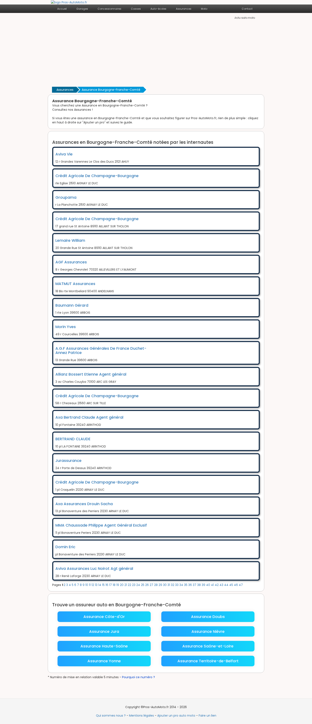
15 (103, 585)
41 (213, 585)
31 (169, 585)
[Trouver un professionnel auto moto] (69, 2)
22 (130, 585)
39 (204, 585)
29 (161, 585)
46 (236, 585)
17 (111, 585)
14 (100, 585)
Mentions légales (141, 715)
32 (173, 585)
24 (138, 585)
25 (143, 585)
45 (231, 585)
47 (241, 585)
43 (221, 585)
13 (96, 585)
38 (199, 585)
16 (107, 585)
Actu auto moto (244, 17)
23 (134, 585)
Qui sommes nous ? (111, 715)
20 (122, 585)
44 (226, 585)
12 (93, 585)
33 (177, 585)
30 (165, 585)
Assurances (64, 90)
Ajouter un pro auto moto (176, 715)
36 (190, 585)
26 (147, 585)
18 (114, 585)
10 (87, 585)
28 (156, 585)
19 (118, 585)
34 (181, 585)
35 (186, 585)
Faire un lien (207, 715)
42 (217, 585)
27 (152, 585)
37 (195, 585)
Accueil (62, 9)
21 (126, 585)
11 (90, 585)
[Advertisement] (156, 54)
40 (208, 585)
